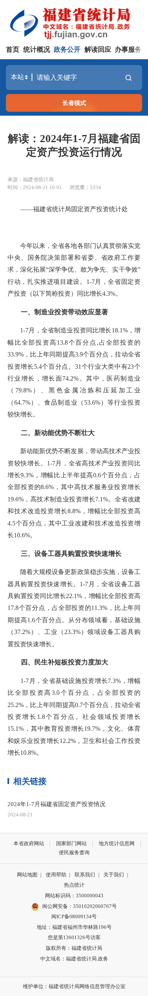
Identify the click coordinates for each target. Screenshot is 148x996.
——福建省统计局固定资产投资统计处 (74, 209)
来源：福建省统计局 (30, 179)
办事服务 (128, 49)
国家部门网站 (71, 843)
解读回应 (97, 49)
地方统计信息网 (117, 843)
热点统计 (74, 885)
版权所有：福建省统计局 (74, 948)
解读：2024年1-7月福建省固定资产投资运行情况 (74, 145)
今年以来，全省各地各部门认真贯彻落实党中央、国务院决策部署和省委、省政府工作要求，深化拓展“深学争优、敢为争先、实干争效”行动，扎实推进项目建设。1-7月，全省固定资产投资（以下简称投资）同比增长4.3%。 (74, 269)
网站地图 (27, 875)
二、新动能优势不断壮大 (51, 433)
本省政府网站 (28, 843)
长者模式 (74, 102)
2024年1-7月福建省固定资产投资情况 (56, 804)
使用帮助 (56, 875)
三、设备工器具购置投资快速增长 (64, 553)
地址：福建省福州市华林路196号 (74, 927)
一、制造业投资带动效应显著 (57, 312)
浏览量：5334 (85, 187)
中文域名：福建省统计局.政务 (74, 959)
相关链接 (30, 781)
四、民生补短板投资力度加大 (57, 662)
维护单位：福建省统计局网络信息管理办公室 (74, 986)
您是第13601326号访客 (74, 937)
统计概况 (36, 49)
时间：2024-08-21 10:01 (34, 187)
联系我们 (85, 875)
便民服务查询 (74, 852)
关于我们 (113, 875)
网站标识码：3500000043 (74, 895)
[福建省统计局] (75, 22)
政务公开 (67, 49)
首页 (12, 49)
